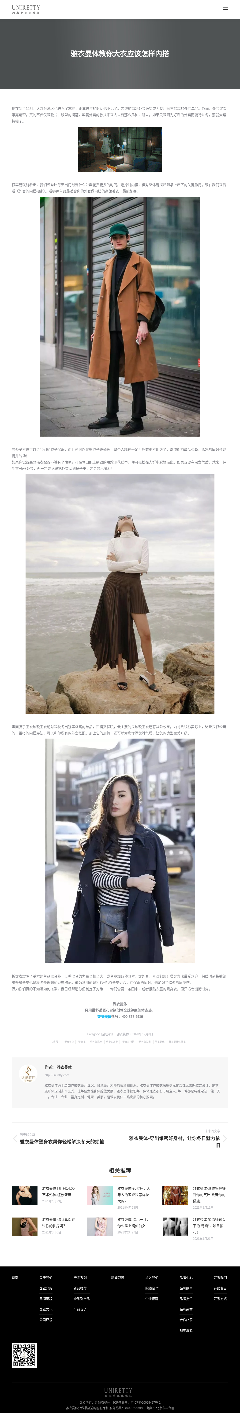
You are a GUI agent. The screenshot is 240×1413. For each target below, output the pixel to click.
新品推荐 (80, 1288)
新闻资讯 (107, 1034)
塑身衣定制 (112, 1042)
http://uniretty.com (57, 1075)
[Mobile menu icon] (225, 9)
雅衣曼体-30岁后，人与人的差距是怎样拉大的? (133, 1194)
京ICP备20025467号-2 (146, 1402)
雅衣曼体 (160, 1042)
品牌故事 (186, 1288)
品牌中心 (186, 1278)
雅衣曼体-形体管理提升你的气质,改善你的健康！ (209, 1194)
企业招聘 (151, 1299)
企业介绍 (45, 1288)
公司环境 (45, 1320)
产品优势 (80, 1309)
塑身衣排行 (128, 1042)
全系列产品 (82, 1299)
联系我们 (220, 1278)
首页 (15, 1278)
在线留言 (220, 1288)
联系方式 (220, 1299)
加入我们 (151, 1278)
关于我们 (45, 1278)
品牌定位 (186, 1299)
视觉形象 (186, 1330)
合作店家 (186, 1320)
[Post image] (25, 1195)
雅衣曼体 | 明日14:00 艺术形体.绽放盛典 (58, 1191)
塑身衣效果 (145, 1042)
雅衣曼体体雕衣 (177, 1042)
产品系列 (80, 1278)
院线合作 (151, 1288)
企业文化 (45, 1309)
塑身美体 (104, 1017)
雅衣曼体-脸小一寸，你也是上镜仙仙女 (133, 1223)
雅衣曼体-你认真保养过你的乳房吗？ (58, 1223)
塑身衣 (82, 1042)
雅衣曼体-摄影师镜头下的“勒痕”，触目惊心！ (209, 1226)
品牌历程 (45, 1299)
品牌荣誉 (186, 1309)
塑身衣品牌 (96, 1042)
